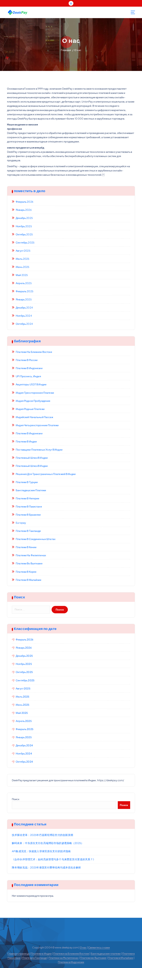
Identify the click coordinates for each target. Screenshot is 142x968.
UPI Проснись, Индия (28, 376)
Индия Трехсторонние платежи (35, 392)
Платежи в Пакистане (29, 506)
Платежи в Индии (26, 441)
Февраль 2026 (24, 201)
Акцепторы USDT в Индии (31, 384)
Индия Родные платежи (30, 408)
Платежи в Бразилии (28, 514)
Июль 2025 (22, 258)
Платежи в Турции (27, 482)
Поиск (15, 799)
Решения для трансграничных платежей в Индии (46, 474)
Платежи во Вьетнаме (29, 563)
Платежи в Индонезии (29, 368)
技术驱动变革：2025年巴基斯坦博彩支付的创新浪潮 (42, 834)
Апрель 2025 (24, 283)
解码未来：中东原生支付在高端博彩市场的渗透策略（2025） (48, 843)
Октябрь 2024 (24, 323)
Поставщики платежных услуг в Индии (39, 449)
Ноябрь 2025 (24, 226)
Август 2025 (23, 250)
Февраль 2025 (24, 291)
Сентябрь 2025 (25, 242)
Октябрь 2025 (24, 234)
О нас (77, 50)
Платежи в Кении (26, 547)
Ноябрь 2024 (24, 315)
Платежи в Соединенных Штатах (35, 539)
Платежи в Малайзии (28, 579)
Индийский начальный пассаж (34, 417)
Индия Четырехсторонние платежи (37, 425)
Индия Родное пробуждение (33, 400)
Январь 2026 (24, 209)
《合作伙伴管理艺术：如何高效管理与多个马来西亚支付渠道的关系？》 (53, 859)
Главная (66, 50)
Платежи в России (27, 360)
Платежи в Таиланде (28, 530)
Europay (21, 522)
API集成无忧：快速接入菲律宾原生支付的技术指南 (41, 851)
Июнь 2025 (22, 266)
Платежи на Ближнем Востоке (34, 351)
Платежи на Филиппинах (31, 555)
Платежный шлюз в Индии (32, 457)
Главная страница (18, 953)
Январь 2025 (24, 299)
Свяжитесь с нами (99, 947)
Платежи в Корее (26, 571)
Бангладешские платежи (31, 490)
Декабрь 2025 (24, 217)
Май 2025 (22, 275)
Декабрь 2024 (24, 307)
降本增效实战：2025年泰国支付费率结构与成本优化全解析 (46, 867)
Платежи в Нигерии (27, 498)
